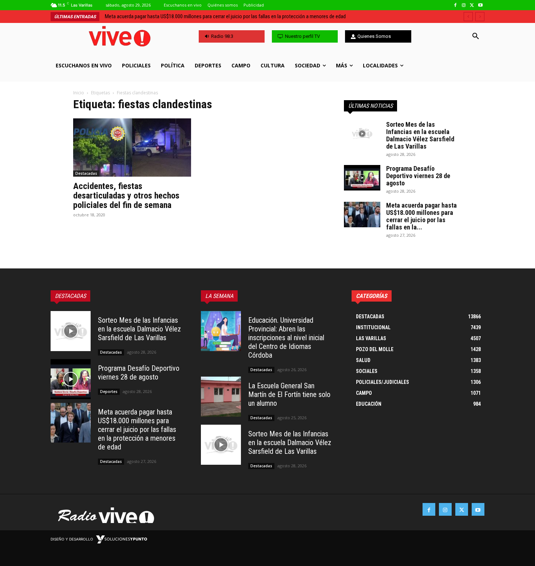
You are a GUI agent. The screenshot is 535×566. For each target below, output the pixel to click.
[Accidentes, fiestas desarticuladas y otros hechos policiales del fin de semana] (132, 147)
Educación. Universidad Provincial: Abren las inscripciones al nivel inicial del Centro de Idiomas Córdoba (286, 337)
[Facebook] (455, 5)
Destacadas (86, 173)
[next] (479, 16)
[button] (475, 36)
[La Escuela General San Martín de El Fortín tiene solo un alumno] (221, 397)
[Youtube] (480, 5)
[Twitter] (472, 5)
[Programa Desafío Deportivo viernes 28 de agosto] (362, 177)
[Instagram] (464, 5)
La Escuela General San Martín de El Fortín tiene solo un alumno (289, 394)
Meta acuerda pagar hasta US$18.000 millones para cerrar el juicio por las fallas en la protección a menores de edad (225, 16)
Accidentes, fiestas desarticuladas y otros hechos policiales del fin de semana (126, 195)
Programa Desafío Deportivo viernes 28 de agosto (418, 176)
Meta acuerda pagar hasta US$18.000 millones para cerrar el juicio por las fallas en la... (421, 216)
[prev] (468, 16)
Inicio (78, 93)
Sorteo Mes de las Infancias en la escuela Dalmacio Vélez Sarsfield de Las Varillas (420, 135)
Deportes (109, 391)
